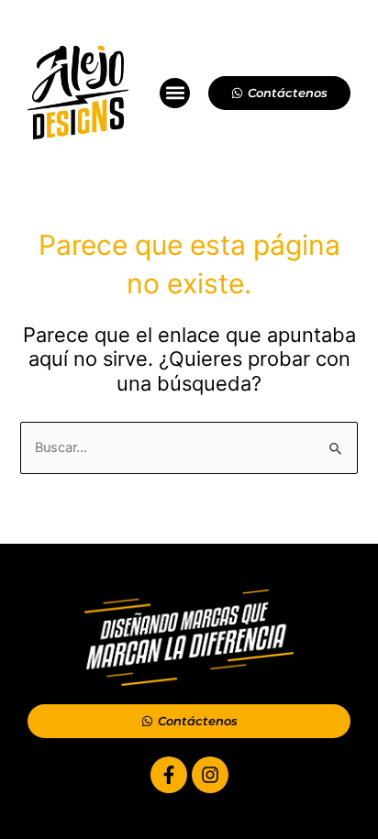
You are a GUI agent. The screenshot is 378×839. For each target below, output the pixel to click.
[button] (175, 93)
